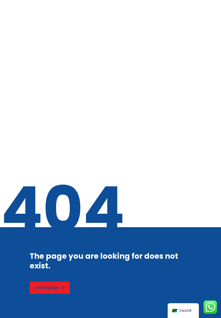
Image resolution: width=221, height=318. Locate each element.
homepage (47, 287)
